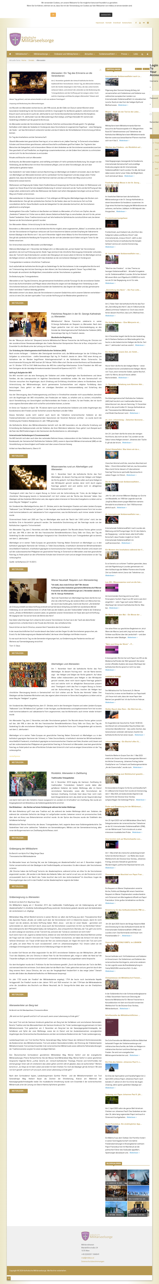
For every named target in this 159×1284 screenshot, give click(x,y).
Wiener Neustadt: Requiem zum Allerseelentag (74, 579)
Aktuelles (89, 54)
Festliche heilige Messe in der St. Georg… (123, 182)
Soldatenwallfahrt (107, 54)
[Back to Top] (9, 1278)
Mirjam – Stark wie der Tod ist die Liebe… (122, 111)
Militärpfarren (19, 316)
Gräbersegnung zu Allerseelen (24, 897)
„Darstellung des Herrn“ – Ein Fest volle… (123, 290)
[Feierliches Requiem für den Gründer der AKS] (28, 324)
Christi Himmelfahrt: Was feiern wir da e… (122, 449)
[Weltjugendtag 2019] (138, 1193)
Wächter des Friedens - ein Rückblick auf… (123, 147)
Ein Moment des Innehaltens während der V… (124, 549)
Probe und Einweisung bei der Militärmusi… (123, 806)
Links (136, 54)
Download (117, 23)
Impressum (100, 23)
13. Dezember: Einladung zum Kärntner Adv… (124, 384)
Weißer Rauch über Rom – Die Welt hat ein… (124, 709)
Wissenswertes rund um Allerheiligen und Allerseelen (71, 468)
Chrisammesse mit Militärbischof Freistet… (123, 977)
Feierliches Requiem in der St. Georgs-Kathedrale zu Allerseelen (76, 315)
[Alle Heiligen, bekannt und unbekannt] (28, 674)
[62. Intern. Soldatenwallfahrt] (116, 1209)
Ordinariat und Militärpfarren (66, 54)
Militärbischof (22, 54)
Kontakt (109, 23)
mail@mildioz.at (87, 1258)
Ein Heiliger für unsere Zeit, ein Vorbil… (122, 352)
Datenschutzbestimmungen (92, 1261)
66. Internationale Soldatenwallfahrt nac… (123, 253)
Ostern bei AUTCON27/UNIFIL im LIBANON (123, 942)
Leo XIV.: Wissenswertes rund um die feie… (123, 582)
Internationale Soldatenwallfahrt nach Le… (123, 76)
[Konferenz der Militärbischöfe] (138, 1209)
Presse (124, 54)
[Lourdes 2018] (138, 1177)
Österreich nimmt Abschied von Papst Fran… (124, 874)
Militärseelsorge (41, 54)
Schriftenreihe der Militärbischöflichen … (122, 1015)
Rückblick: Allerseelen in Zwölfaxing (69, 773)
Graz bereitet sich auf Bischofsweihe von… (123, 839)
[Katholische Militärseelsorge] (31, 39)
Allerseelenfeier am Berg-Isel (23, 1005)
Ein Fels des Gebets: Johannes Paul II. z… (123, 1062)
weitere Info (106, 15)
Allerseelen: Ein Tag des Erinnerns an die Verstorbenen (71, 74)
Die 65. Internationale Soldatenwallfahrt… (122, 481)
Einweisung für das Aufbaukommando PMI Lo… (125, 910)
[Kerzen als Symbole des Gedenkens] (28, 477)
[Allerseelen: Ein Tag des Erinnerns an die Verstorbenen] (28, 83)
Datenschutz (127, 23)
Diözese (16, 75)
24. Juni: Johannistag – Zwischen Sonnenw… (124, 419)
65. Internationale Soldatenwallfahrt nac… (123, 514)
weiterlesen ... (18, 303)
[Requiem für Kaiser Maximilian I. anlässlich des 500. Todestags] (116, 1193)
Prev (140, 69)
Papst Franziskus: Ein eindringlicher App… (123, 1124)
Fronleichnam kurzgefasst (116, 218)
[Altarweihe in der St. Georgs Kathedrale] (116, 1177)
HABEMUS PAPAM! (113, 676)
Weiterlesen (122, 105)
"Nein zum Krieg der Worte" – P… (119, 644)
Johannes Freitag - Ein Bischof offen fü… (122, 741)
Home (23, 60)
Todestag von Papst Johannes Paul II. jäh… (123, 1094)
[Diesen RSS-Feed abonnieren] (101, 70)
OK (53, 15)
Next (148, 69)
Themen (16, 469)
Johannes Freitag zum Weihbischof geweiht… (124, 774)
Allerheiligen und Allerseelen (65, 663)
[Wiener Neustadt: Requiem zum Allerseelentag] (28, 590)
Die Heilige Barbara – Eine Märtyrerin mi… (122, 322)
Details (31, 60)
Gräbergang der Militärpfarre (23, 848)
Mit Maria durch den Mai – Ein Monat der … (123, 614)
